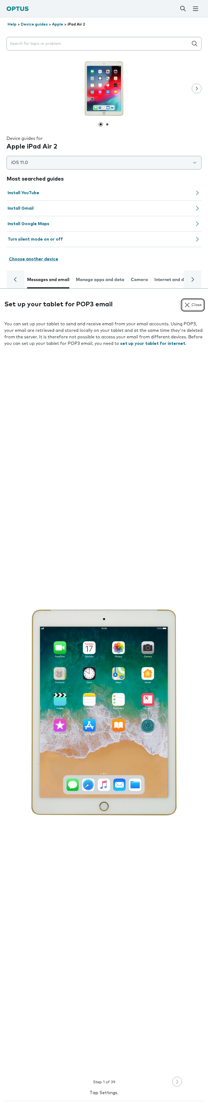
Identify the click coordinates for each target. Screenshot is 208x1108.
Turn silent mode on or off (35, 239)
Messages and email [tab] (48, 280)
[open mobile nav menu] (195, 8)
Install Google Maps (28, 224)
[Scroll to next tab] (193, 279)
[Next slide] (197, 88)
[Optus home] (17, 8)
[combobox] (98, 44)
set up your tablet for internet (152, 343)
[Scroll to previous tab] (15, 279)
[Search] (182, 8)
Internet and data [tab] (172, 280)
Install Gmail (21, 208)
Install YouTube (23, 193)
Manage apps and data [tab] (100, 280)
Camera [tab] (139, 280)
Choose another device (33, 259)
